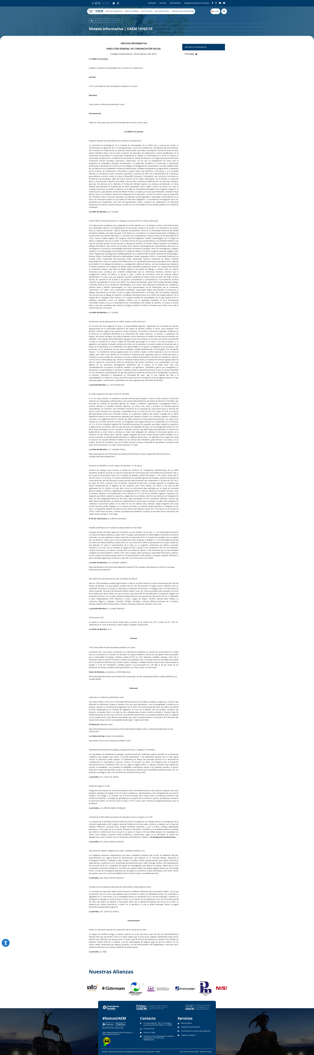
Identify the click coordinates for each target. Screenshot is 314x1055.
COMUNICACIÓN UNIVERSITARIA (182, 11)
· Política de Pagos (205, 1052)
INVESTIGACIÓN (146, 11)
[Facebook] (212, 2)
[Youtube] (220, 2)
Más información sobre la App (113, 1028)
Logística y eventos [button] (188, 1035)
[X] (216, 2)
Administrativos (175, 3)
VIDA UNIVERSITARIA (161, 11)
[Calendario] (118, 3)
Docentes (163, 3)
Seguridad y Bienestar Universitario (196, 3)
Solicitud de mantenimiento (190, 1027)
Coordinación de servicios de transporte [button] (195, 1031)
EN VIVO (216, 11)
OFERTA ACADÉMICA (131, 11)
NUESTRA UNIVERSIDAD (114, 11)
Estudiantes (152, 3)
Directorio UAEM (149, 1032)
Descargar (190, 53)
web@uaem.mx (149, 1040)
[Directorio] (114, 3)
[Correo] (224, 2)
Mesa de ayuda (186, 1023)
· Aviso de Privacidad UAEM (188, 1052)
